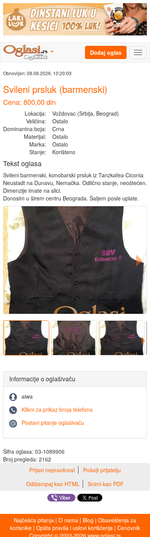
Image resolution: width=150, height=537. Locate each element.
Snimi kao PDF (106, 484)
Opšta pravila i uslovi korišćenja (74, 528)
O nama (68, 520)
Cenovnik (128, 528)
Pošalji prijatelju (102, 470)
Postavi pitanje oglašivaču (53, 422)
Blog (88, 520)
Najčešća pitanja (34, 520)
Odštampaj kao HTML (53, 484)
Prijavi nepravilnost (52, 470)
